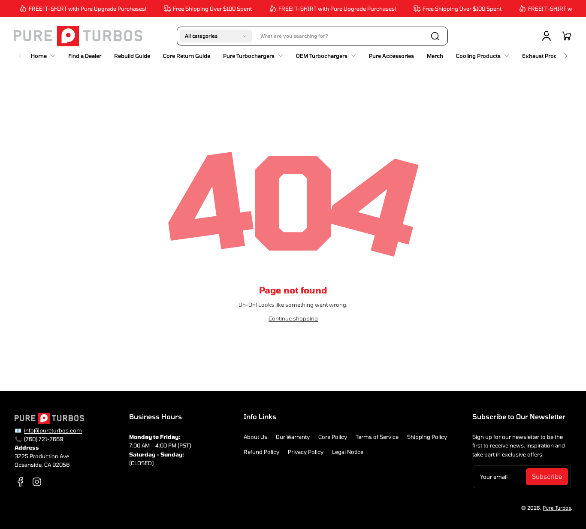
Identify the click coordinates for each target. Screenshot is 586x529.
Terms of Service (377, 436)
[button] (216, 36)
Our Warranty (293, 436)
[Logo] (78, 36)
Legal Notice (347, 451)
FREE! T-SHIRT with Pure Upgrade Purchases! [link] (84, 8)
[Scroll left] (20, 53)
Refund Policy (261, 451)
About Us (255, 436)
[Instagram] (37, 482)
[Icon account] (546, 36)
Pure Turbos (557, 508)
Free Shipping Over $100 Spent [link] (209, 8)
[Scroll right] (565, 53)
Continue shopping (293, 318)
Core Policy (332, 436)
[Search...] (435, 36)
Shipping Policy (427, 436)
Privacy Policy (305, 451)
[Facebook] (20, 482)
